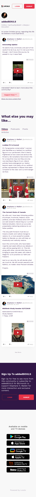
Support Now (9, 95)
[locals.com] (5, 6)
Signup (29, 6)
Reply (31, 82)
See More (18, 352)
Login (17, 6)
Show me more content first (11, 99)
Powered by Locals (18, 490)
